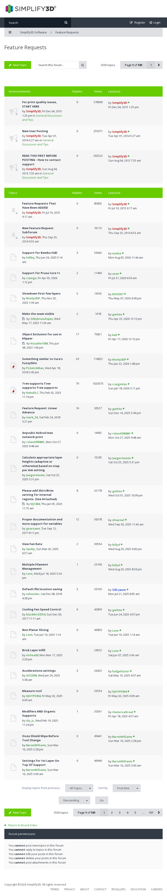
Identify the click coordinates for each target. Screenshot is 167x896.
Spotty (30, 549)
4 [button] (127, 812)
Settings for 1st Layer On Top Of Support (40, 763)
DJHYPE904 (33, 696)
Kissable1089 (39, 343)
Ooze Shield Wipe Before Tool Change (40, 738)
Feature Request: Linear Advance (39, 410)
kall (114, 335)
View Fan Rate (32, 544)
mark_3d (32, 417)
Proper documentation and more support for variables (42, 521)
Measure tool (32, 691)
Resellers (119, 889)
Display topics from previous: (52, 788)
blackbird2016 (35, 614)
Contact (100, 889)
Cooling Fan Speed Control (41, 609)
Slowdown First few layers (41, 293)
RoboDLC (32, 393)
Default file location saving (42, 589)
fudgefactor (120, 671)
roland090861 (35, 442)
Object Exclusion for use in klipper (42, 336)
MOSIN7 (117, 294)
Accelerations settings (39, 671)
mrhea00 (32, 655)
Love (29, 574)
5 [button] (135, 812)
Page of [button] (133, 65)
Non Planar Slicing (35, 630)
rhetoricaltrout (122, 712)
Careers (157, 889)
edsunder (33, 594)
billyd (116, 545)
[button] (159, 65)
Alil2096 (31, 675)
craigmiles (119, 384)
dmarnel (118, 520)
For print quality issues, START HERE (39, 104)
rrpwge (31, 278)
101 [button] (151, 812)
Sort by (113, 788)
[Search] (66, 22)
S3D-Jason (119, 590)
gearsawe (33, 528)
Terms (54, 889)
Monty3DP (33, 298)
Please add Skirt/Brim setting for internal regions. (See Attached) (39, 495)
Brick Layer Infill (33, 650)
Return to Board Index (22, 825)
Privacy (69, 889)
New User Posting (35, 131)
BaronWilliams (36, 745)
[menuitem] (155, 22)
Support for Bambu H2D (39, 253)
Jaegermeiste (35, 475)
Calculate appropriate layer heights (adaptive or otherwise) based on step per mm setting (42, 463)
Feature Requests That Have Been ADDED (39, 205)
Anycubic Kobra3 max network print (37, 435)
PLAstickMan (35, 368)
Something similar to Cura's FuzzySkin (42, 361)
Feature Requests (25, 47)
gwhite (117, 314)
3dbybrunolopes (41, 319)
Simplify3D (33, 111)
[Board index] (30, 8)
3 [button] (119, 812)
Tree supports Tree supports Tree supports (40, 386)
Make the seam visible (38, 314)
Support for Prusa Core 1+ (41, 273)
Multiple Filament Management (35, 566)
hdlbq (30, 257)
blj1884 (35, 504)
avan (115, 274)
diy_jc (30, 720)
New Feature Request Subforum (37, 230)
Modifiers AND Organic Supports (38, 713)
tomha (116, 253)
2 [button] (112, 812)
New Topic (20, 65)
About (84, 889)
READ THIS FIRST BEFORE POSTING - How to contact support (41, 160)
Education (138, 889)
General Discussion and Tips (37, 142)
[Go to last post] (129, 103)
